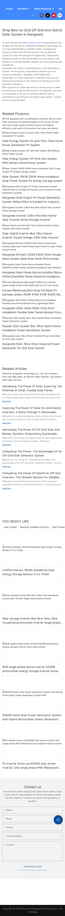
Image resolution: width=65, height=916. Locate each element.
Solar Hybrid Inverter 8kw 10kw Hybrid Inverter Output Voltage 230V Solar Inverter (30, 235)
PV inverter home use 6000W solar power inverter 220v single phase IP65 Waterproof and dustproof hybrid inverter (30, 766)
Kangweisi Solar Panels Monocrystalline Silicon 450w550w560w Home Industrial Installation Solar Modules (32, 275)
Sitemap (33, 912)
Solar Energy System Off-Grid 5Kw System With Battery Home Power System (29, 160)
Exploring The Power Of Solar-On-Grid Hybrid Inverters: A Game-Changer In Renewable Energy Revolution (31, 410)
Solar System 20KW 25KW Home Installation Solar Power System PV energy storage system (32, 178)
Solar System (10, 527)
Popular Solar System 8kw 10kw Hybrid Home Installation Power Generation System (31, 328)
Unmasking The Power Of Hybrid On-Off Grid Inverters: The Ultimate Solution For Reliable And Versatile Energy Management (31, 475)
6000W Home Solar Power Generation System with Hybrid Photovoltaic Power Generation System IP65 (31, 717)
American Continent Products (34, 527)
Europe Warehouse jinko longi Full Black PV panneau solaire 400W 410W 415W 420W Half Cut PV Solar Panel (31, 293)
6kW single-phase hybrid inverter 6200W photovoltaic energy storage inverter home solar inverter (30, 669)
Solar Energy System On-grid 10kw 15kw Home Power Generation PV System (32, 143)
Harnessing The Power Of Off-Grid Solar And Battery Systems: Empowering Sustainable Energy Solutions (31, 432)
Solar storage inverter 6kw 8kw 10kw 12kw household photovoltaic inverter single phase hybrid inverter (31, 621)
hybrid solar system (31, 42)
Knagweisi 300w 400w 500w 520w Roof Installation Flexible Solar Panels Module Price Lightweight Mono (31, 310)
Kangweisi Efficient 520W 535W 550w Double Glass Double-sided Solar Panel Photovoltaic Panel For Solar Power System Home (31, 257)
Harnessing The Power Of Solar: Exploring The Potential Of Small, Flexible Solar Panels (32, 388)
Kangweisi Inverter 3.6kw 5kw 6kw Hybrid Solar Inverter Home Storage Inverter (29, 217)
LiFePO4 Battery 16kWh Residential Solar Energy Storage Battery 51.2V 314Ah (28, 572)
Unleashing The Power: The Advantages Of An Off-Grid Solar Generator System (32, 453)
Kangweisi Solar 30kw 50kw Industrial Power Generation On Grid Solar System (31, 346)
